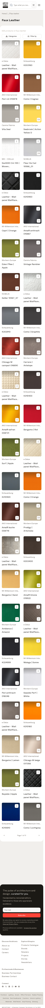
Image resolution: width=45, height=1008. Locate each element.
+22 (17, 119)
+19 (39, 352)
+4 (39, 221)
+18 (39, 153)
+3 (17, 288)
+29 (38, 518)
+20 (17, 454)
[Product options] (16, 43)
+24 (38, 119)
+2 (38, 254)
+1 (17, 386)
